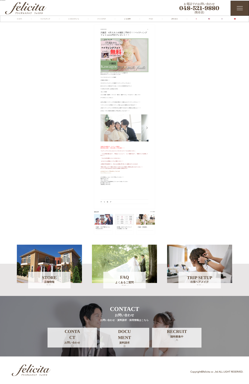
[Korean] (222, 18)
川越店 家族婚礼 (142, 227)
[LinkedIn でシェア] (107, 201)
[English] (209, 18)
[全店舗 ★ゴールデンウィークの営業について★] (124, 219)
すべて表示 (152, 211)
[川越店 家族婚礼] (145, 219)
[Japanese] (196, 18)
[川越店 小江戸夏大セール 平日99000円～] (103, 219)
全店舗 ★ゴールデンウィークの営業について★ (124, 227)
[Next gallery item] (147, 128)
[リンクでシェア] (110, 201)
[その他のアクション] (147, 29)
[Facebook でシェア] (101, 201)
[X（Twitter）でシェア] (104, 201)
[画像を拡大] (121, 127)
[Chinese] (234, 18)
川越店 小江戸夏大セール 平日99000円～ (103, 227)
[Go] (72, 346)
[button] (124, 346)
